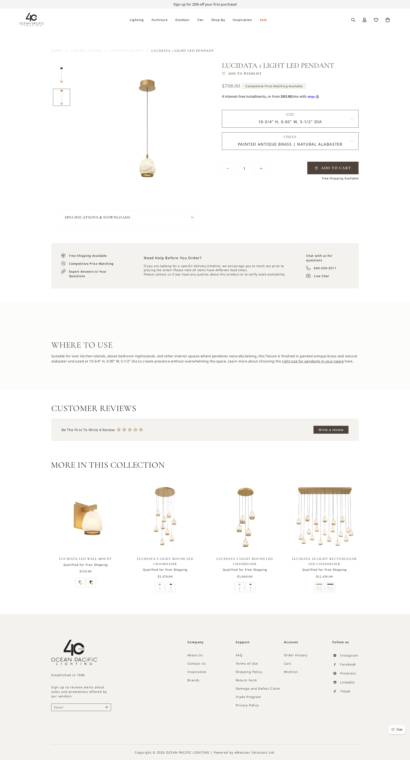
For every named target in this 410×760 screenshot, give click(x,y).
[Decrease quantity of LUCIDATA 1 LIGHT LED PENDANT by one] (227, 168)
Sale (263, 20)
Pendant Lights (126, 51)
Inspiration (242, 20)
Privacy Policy (247, 705)
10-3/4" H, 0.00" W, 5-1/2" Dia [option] (290, 121)
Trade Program (248, 697)
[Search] (353, 20)
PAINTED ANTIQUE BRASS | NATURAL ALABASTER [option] (290, 144)
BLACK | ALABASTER (91, 582)
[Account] (364, 20)
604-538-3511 (325, 268)
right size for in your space (313, 361)
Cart (287, 663)
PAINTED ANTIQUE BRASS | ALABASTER (80, 582)
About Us (195, 655)
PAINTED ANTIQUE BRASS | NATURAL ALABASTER (159, 587)
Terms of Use (247, 663)
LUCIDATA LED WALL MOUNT (85, 559)
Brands (193, 680)
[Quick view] (111, 506)
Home (57, 51)
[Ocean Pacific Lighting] (31, 20)
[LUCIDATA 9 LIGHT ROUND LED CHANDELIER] (165, 517)
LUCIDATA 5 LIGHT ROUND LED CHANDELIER (245, 561)
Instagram (348, 655)
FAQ (239, 655)
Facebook (347, 664)
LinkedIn (347, 682)
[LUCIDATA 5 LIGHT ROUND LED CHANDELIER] (245, 517)
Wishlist (291, 672)
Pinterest (347, 673)
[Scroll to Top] (399, 742)
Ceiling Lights (86, 51)
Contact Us (196, 663)
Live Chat (321, 276)
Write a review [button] (331, 430)
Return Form (246, 680)
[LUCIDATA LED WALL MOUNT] (85, 517)
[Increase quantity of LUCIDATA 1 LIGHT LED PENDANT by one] (261, 168)
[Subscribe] (106, 707)
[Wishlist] (376, 20)
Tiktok (344, 691)
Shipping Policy (249, 672)
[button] (387, 20)
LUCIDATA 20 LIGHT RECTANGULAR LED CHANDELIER (324, 561)
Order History (295, 655)
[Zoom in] (198, 69)
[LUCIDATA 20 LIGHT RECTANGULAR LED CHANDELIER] (324, 517)
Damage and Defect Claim (258, 688)
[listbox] (290, 119)
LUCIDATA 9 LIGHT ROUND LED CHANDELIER (165, 561)
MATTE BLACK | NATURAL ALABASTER (171, 587)
